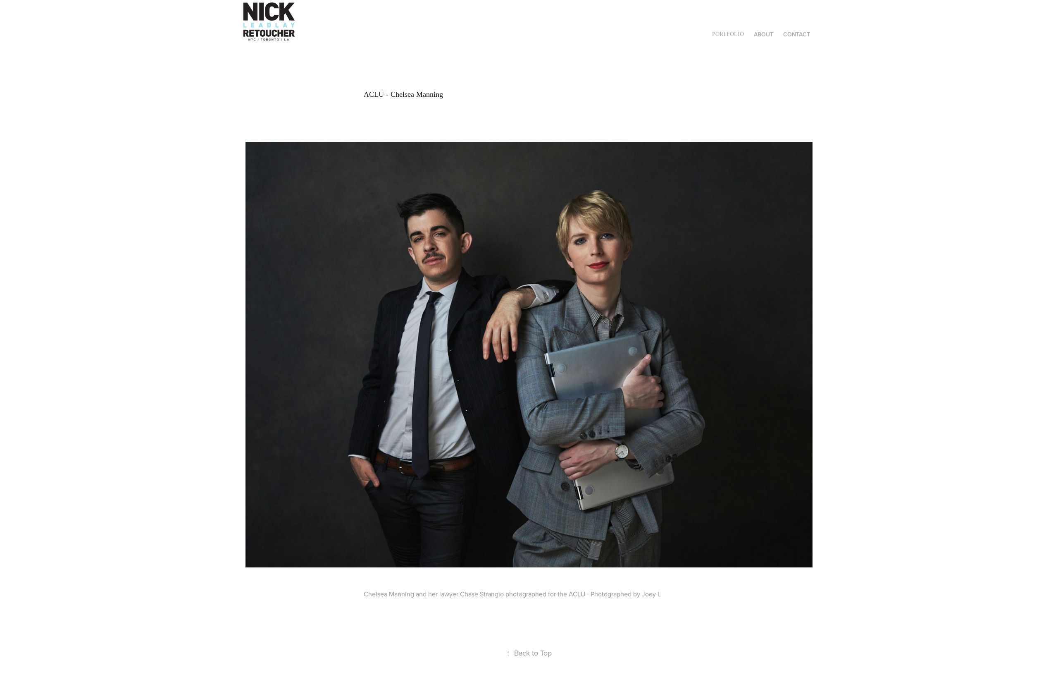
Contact (796, 34)
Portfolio (728, 34)
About (763, 34)
